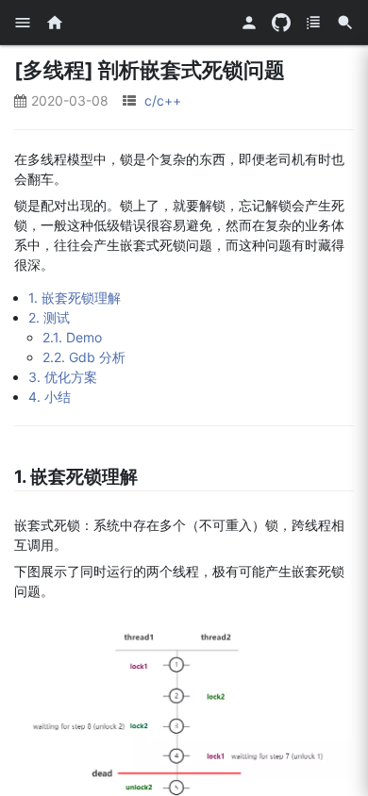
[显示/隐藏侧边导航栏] (23, 23)
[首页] (55, 23)
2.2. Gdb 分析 (83, 357)
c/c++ (162, 100)
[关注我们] (249, 23)
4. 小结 (49, 397)
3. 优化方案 (62, 377)
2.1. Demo (72, 337)
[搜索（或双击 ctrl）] (345, 23)
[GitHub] (281, 23)
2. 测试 (49, 317)
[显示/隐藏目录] (313, 23)
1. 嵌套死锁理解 (74, 298)
